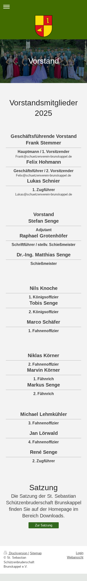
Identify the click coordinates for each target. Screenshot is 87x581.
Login (79, 553)
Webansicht (75, 557)
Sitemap (36, 553)
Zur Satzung (43, 525)
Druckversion (18, 553)
